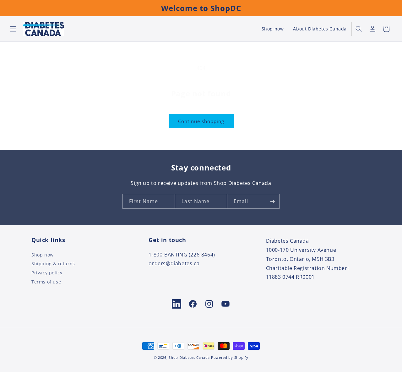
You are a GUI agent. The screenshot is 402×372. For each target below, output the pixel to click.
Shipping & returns (53, 264)
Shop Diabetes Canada (189, 357)
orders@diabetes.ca (174, 263)
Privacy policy (46, 273)
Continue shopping (201, 121)
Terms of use (46, 282)
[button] (13, 29)
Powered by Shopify (229, 357)
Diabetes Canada (287, 240)
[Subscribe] (272, 201)
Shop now (273, 29)
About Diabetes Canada (320, 29)
